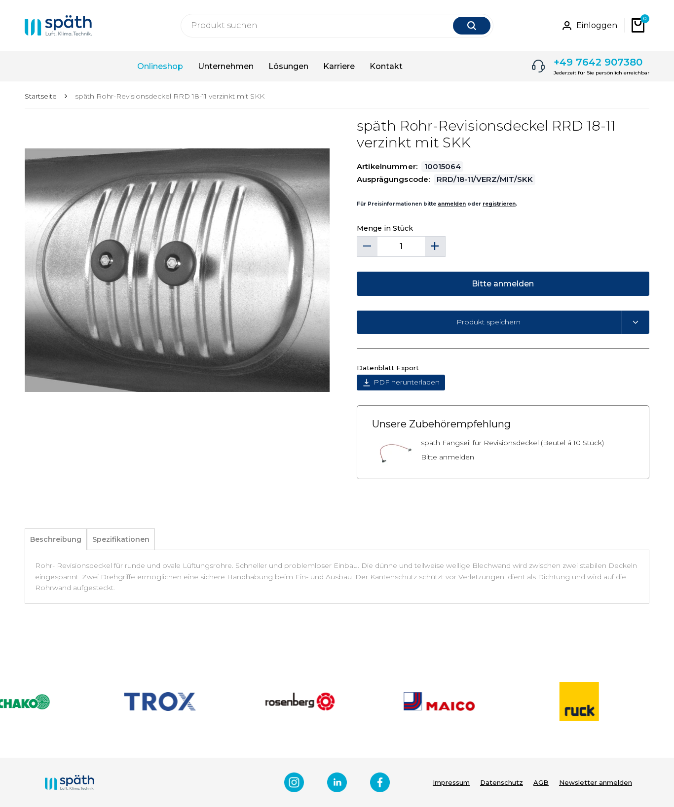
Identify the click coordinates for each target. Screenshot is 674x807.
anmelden (452, 204)
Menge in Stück (385, 228)
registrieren (499, 204)
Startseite (41, 96)
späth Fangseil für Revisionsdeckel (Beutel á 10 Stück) (512, 443)
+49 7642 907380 (598, 62)
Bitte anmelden (447, 457)
